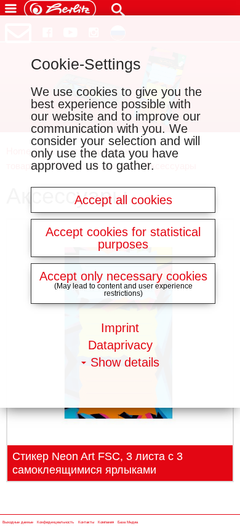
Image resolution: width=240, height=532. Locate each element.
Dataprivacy (120, 345)
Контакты (86, 522)
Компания (106, 522)
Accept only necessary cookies (123, 276)
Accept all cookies (123, 200)
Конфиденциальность (55, 522)
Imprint (120, 328)
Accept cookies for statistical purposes (123, 238)
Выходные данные (17, 522)
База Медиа (128, 522)
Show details (124, 362)
